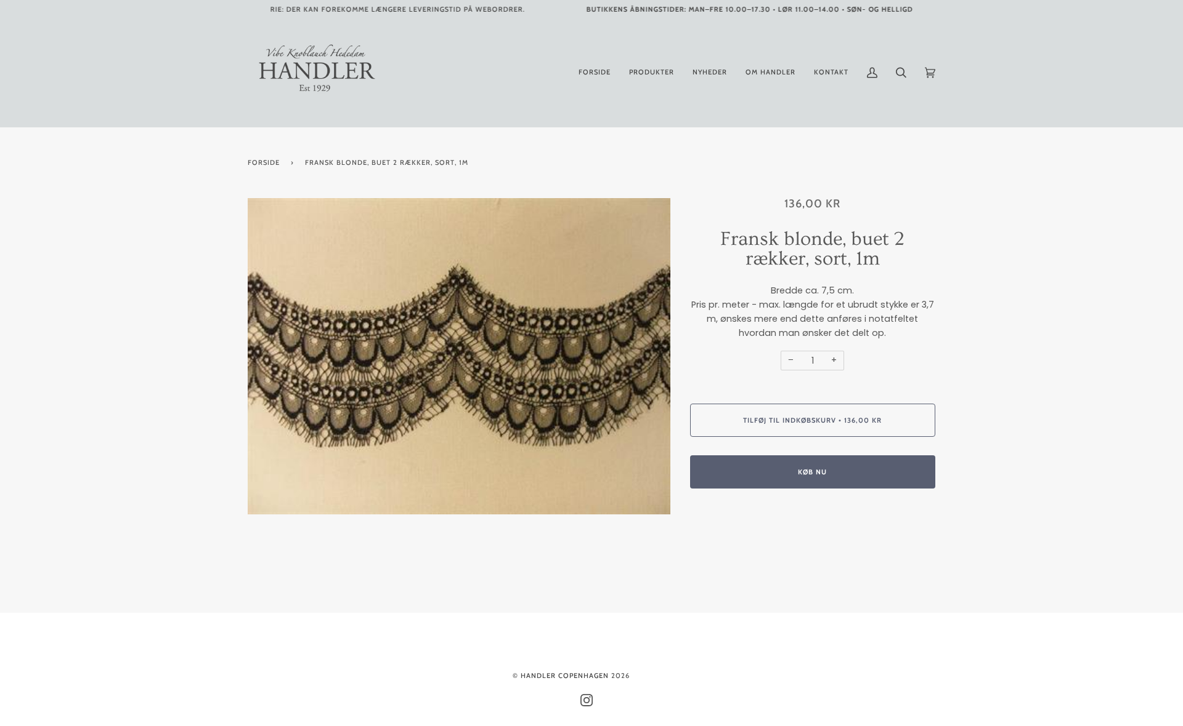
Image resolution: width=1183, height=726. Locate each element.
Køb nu (812, 472)
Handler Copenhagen (565, 675)
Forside (264, 162)
